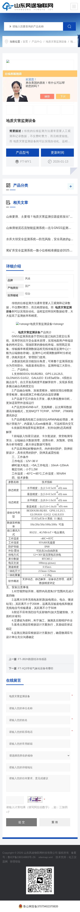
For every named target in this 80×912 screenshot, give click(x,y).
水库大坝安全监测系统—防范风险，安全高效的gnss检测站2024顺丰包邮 (40, 239)
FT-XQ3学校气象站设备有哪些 (35, 668)
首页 (25, 41)
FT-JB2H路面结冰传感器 (32, 659)
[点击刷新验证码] (35, 799)
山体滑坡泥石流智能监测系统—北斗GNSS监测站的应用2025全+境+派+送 (40, 227)
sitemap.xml (46, 857)
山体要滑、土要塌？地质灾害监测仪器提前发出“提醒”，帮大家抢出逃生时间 (40, 216)
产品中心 (37, 41)
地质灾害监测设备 (56, 41)
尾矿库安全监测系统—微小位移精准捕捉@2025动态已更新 (40, 250)
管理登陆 (15, 861)
